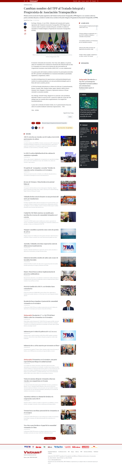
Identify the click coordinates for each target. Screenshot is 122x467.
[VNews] (33, 447)
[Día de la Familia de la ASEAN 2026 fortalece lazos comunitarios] (68, 290)
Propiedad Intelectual (52, 451)
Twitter (25, 27)
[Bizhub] (50, 447)
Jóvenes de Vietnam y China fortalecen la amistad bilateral (39, 183)
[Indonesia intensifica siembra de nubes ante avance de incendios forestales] (68, 262)
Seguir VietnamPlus (61, 127)
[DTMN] (76, 447)
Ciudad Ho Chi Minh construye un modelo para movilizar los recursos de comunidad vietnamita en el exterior (40, 215)
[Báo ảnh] (85, 447)
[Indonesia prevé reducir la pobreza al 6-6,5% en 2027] (68, 335)
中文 (90, 1)
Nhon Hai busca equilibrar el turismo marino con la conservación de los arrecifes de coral (88, 113)
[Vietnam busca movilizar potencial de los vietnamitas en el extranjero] (68, 415)
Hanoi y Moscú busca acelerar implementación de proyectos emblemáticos (39, 273)
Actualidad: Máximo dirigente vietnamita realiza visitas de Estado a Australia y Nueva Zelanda (85, 144)
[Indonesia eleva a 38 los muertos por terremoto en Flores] (68, 349)
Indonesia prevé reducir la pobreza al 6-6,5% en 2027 (40, 331)
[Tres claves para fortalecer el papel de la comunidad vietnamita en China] (68, 429)
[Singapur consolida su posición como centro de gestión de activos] (68, 234)
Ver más (28, 134)
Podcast (84, 125)
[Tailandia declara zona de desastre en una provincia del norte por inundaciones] (68, 201)
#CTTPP (38, 123)
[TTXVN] (27, 447)
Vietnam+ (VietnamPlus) (34, 1)
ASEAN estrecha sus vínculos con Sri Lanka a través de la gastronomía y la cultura (41, 138)
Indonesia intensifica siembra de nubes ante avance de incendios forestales (41, 259)
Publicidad (96, 451)
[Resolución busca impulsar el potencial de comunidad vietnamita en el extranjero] (68, 305)
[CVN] (67, 447)
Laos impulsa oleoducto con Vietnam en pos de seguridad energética (88, 41)
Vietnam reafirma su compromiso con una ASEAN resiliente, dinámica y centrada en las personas (87, 35)
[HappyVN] (94, 447)
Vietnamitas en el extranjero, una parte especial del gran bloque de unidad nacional (40, 361)
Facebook (25, 24)
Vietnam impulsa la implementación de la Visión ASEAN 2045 (88, 26)
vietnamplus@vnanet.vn (56, 459)
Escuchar (85, 136)
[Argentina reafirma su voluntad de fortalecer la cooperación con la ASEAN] (68, 401)
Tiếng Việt (75, 1)
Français (83, 1)
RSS (69, 451)
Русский (94, 1)
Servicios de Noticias (88, 451)
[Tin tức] (38, 447)
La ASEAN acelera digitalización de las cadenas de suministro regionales (39, 154)
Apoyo (72, 451)
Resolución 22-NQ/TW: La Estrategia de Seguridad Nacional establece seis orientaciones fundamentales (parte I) (88, 83)
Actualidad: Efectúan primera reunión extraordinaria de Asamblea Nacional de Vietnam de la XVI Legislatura (85, 158)
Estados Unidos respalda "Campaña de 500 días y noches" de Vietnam (88, 55)
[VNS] (58, 447)
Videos (84, 95)
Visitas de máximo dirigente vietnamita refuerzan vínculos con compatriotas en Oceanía (39, 380)
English (79, 1)
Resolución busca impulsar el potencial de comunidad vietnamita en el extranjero (41, 302)
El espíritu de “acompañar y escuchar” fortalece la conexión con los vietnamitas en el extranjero (39, 169)
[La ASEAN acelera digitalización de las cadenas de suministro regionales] (68, 157)
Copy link (25, 33)
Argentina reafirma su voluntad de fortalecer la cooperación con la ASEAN (38, 398)
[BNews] (44, 447)
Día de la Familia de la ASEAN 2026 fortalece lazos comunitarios (39, 288)
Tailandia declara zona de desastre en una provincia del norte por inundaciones (41, 198)
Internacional (28, 5)
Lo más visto (85, 23)
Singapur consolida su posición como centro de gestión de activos (41, 231)
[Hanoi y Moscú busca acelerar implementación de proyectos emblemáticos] (68, 276)
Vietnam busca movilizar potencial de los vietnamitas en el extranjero (41, 412)
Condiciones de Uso (62, 451)
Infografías (85, 63)
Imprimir (25, 30)
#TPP (33, 123)
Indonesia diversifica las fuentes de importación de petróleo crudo (87, 48)
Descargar (50, 438)
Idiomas (77, 451)
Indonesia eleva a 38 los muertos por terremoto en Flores (41, 345)
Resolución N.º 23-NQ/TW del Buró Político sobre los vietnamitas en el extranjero (39, 316)
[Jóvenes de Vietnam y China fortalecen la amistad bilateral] (68, 186)
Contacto (50, 453)
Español (87, 1)
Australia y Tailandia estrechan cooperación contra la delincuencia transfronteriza (40, 245)
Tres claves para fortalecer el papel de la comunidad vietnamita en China (40, 426)
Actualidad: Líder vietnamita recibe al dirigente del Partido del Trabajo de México (85, 131)
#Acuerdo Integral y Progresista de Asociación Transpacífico (54, 123)
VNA (81, 451)
